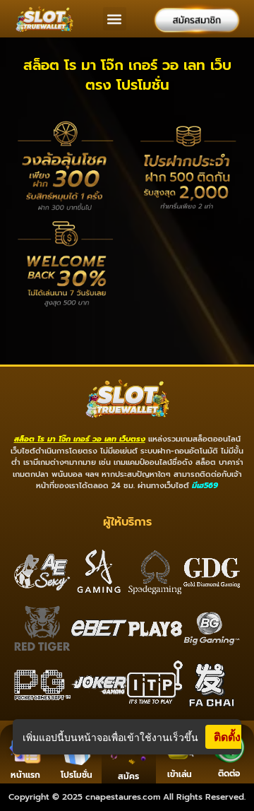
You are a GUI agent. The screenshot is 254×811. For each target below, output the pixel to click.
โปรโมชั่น (76, 775)
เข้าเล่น (179, 774)
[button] (114, 18)
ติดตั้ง (227, 737)
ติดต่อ (229, 773)
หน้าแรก (25, 775)
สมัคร (128, 776)
